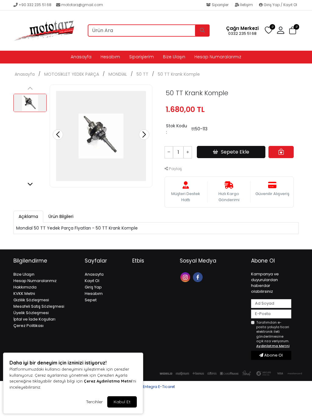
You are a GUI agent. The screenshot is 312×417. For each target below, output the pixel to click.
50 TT (142, 74)
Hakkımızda (25, 287)
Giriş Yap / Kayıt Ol (280, 4)
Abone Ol (273, 355)
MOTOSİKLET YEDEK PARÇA (71, 74)
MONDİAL (117, 74)
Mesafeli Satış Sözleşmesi (38, 306)
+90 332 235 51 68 (35, 4)
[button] (292, 30)
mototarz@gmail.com (82, 4)
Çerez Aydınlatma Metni (108, 381)
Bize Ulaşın (174, 57)
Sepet (91, 300)
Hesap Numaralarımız (217, 57)
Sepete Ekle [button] (235, 151)
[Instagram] (186, 276)
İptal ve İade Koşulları (34, 319)
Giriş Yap (93, 287)
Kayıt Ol (92, 281)
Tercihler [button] (94, 401)
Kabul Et (122, 401)
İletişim (246, 4)
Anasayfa (81, 57)
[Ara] (202, 30)
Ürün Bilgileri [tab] (60, 216)
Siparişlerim (141, 57)
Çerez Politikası (28, 325)
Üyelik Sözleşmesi (31, 313)
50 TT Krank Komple (179, 74)
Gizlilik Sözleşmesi (31, 300)
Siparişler (220, 4)
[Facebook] (198, 276)
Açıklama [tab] (28, 216)
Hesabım (110, 57)
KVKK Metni (24, 293)
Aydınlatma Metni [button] (272, 345)
